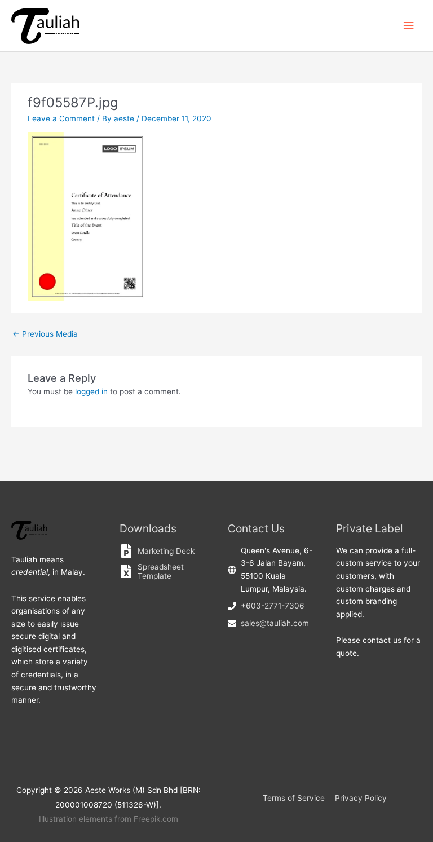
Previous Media (45, 333)
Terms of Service (294, 798)
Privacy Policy (361, 798)
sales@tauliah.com (275, 623)
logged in (91, 391)
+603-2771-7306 (272, 605)
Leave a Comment (61, 118)
